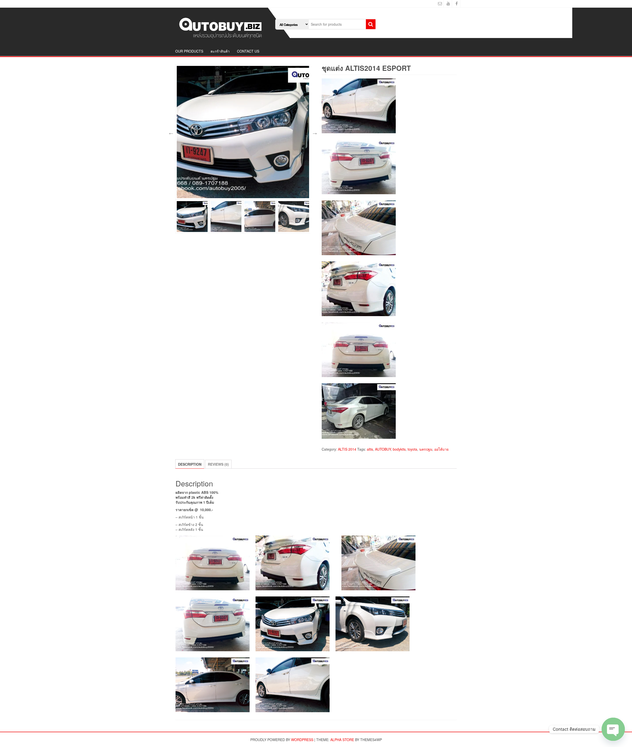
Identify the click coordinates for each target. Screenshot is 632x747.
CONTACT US (248, 51)
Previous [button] (170, 132)
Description (189, 464)
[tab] (189, 464)
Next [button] (314, 132)
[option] (243, 132)
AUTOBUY (383, 449)
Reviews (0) (218, 464)
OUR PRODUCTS (189, 51)
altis (370, 449)
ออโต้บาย (441, 449)
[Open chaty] (613, 729)
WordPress (302, 739)
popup (304, 193)
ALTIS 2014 (347, 449)
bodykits (399, 449)
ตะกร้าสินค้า (220, 51)
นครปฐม (425, 449)
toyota (412, 449)
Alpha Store (342, 739)
